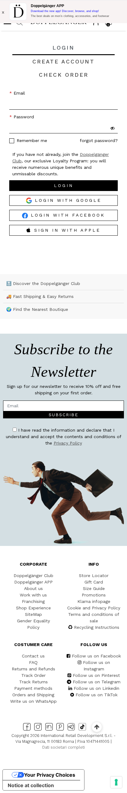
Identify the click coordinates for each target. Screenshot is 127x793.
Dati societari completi (63, 747)
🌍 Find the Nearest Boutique (37, 309)
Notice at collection (31, 785)
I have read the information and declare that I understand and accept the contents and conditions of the (63, 436)
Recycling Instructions (96, 627)
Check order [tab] (63, 75)
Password (23, 116)
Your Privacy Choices (49, 775)
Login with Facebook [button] (66, 215)
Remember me (32, 140)
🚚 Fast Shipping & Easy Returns (40, 296)
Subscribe (63, 414)
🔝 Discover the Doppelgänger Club (43, 283)
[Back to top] (96, 727)
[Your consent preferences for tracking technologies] (116, 782)
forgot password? (99, 140)
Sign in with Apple (67, 230)
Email (18, 93)
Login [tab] (63, 48)
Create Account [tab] (63, 62)
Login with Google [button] (66, 200)
